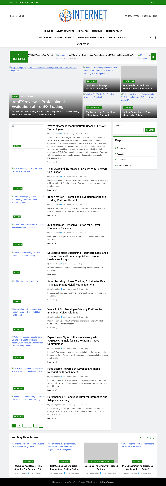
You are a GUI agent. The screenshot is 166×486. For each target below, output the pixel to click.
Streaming (18, 189)
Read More (51, 162)
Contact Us (82, 31)
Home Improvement (94, 108)
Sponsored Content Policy (91, 38)
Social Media (18, 357)
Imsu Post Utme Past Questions (101, 461)
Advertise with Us (65, 31)
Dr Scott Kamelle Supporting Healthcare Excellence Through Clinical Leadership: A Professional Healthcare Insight (77, 256)
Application (128, 108)
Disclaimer (97, 31)
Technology (91, 81)
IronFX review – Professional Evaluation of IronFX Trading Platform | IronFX (90, 55)
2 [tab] (144, 438)
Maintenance (129, 81)
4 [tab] (150, 438)
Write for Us (83, 44)
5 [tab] (153, 438)
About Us (48, 31)
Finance (15, 96)
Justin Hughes (54, 289)
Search (118, 125)
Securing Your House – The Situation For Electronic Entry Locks (28, 469)
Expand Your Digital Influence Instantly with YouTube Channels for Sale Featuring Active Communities (73, 340)
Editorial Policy (114, 31)
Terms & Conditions (117, 38)
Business (17, 301)
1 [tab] (140, 438)
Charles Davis (54, 133)
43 (36, 426)
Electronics (28, 461)
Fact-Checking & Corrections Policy (56, 38)
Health (16, 273)
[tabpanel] (28, 459)
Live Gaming (64, 461)
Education (18, 245)
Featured (17, 146)
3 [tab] (147, 438)
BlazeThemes (107, 482)
